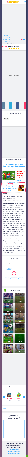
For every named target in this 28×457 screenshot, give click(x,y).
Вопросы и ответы (14, 451)
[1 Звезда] (9, 48)
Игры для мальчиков (7, 38)
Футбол (7, 41)
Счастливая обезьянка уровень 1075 (10, 188)
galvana (9, 398)
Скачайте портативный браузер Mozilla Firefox (12, 182)
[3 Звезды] (14, 48)
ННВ (18, 398)
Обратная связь (14, 449)
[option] (9, 396)
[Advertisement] (14, 19)
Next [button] (24, 397)
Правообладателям (14, 453)
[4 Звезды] (16, 48)
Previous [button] (4, 397)
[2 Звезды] (11, 48)
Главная (5, 35)
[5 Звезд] (19, 48)
